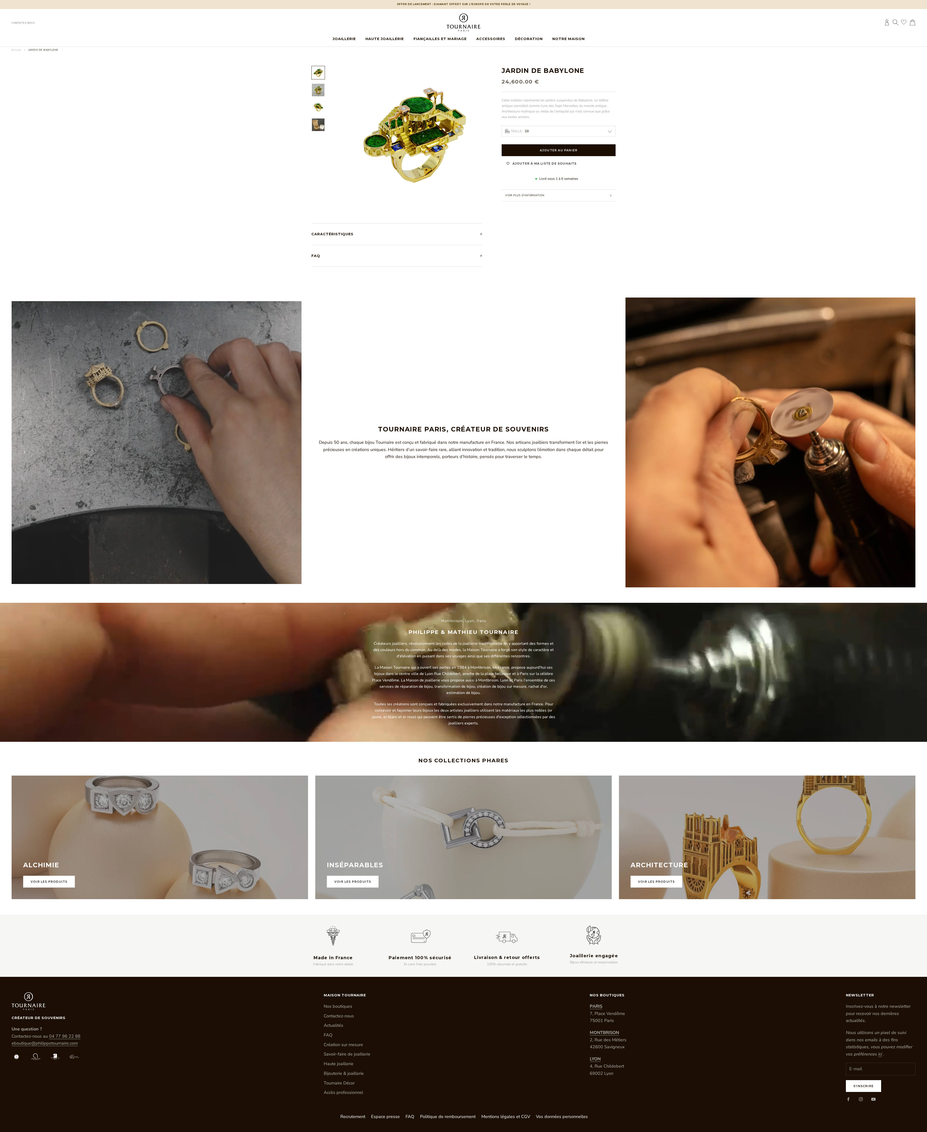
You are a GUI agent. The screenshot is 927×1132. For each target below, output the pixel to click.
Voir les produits (49, 881)
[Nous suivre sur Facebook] (848, 1099)
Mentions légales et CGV (505, 1116)
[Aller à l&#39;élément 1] (318, 72)
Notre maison (568, 39)
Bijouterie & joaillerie (344, 1073)
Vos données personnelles (562, 1116)
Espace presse (385, 1116)
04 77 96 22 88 (64, 1036)
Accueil (16, 50)
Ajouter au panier (558, 150)
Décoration (529, 39)
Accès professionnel (343, 1092)
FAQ (328, 1035)
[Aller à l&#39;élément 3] (318, 107)
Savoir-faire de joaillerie (347, 1054)
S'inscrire (863, 1086)
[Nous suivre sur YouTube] (873, 1099)
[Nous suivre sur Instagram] (860, 1099)
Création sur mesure (343, 1045)
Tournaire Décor (339, 1083)
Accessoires (490, 39)
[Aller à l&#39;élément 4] (318, 125)
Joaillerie (344, 39)
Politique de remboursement (448, 1116)
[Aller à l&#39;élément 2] (318, 90)
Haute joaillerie (384, 39)
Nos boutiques (338, 1006)
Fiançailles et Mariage (440, 39)
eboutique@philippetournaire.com (45, 1043)
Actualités (333, 1025)
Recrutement (352, 1116)
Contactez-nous (23, 22)
